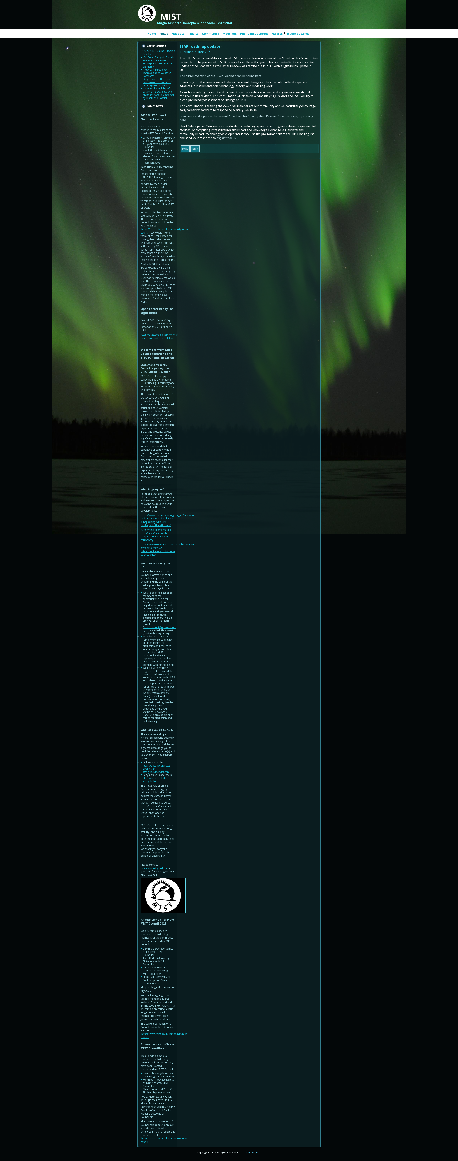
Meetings (230, 34)
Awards (277, 34)
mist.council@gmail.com (160, 627)
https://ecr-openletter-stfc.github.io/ (155, 779)
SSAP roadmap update (200, 46)
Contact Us (252, 1152)
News (164, 34)
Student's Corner (298, 34)
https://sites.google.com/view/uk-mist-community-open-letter (160, 336)
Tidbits (193, 34)
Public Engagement (254, 34)
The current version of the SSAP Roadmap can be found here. (221, 76)
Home (151, 34)
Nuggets (178, 34)
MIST (170, 16)
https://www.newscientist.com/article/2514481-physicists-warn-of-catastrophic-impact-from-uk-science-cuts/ (168, 549)
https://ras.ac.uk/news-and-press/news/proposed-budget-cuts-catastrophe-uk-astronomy (157, 535)
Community (210, 34)
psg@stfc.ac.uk (226, 138)
